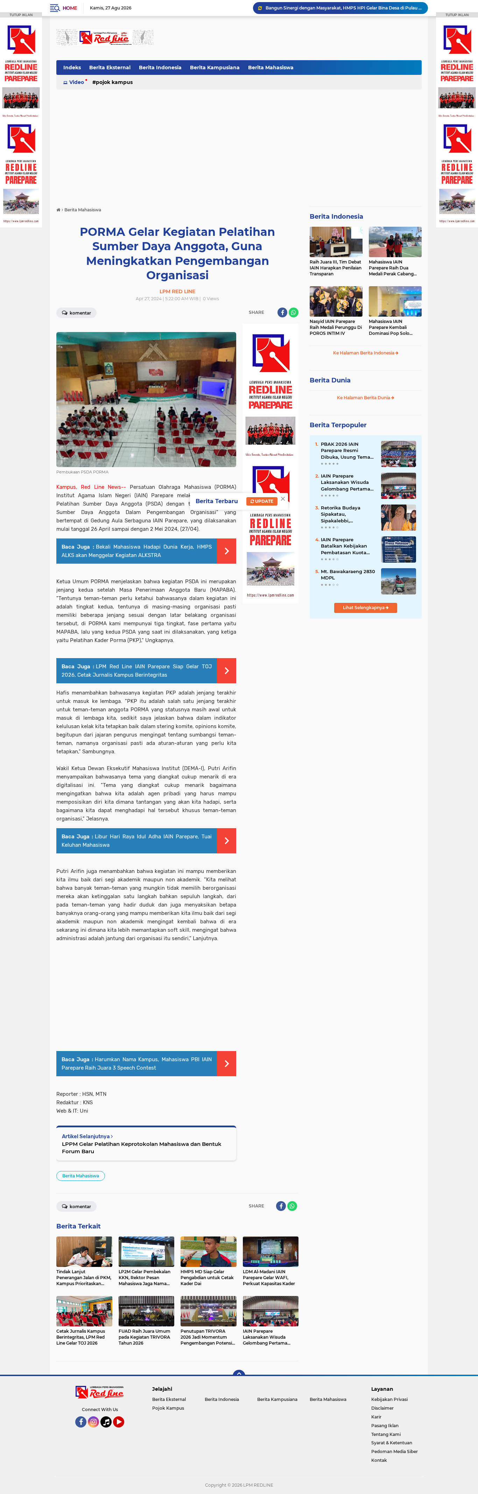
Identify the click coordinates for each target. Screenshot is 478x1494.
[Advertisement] (294, 38)
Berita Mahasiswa (271, 67)
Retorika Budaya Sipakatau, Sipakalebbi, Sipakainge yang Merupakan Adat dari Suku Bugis (346, 514)
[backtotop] (239, 1376)
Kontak (379, 1460)
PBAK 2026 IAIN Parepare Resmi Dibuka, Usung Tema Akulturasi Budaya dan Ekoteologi (348, 450)
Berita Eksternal (110, 67)
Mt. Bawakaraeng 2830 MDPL (348, 574)
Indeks (72, 67)
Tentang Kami (386, 1434)
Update (263, 501)
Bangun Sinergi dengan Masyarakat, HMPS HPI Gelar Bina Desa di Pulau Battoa (344, 7)
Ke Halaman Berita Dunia (364, 397)
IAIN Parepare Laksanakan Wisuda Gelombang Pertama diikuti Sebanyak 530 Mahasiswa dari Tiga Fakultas (346, 482)
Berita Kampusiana (215, 67)
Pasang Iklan (385, 1425)
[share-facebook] (282, 312)
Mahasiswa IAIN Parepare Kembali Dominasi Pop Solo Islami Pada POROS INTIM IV (389, 327)
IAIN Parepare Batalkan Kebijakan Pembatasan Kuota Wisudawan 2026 (344, 546)
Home (70, 8)
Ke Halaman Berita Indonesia (364, 352)
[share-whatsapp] (293, 312)
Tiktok (107, 1431)
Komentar (80, 313)
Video (76, 82)
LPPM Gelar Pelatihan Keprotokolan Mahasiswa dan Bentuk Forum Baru (142, 1148)
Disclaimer (382, 1408)
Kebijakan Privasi (389, 1399)
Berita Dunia (330, 380)
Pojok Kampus (114, 82)
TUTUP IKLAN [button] (21, 15)
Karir (376, 1416)
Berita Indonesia (160, 67)
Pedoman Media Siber (394, 1451)
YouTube (123, 1431)
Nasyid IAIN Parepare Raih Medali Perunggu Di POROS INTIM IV (336, 327)
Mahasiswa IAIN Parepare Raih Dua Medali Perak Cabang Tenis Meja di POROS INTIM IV (391, 268)
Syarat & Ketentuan (391, 1442)
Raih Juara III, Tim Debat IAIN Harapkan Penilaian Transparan (335, 267)
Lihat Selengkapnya (364, 607)
